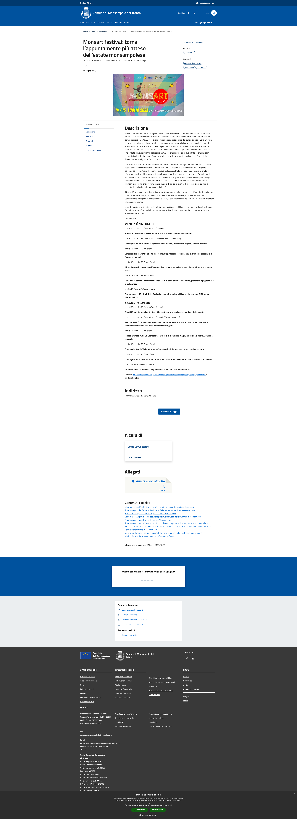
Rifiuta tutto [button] (157, 810)
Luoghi (186, 696)
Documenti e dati (87, 701)
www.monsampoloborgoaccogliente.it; (150, 374)
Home (85, 31)
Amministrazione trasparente (160, 713)
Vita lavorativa (120, 685)
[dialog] (148, 805)
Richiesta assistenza (123, 726)
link (171, 805)
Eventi (185, 700)
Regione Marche (86, 3)
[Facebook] (187, 12)
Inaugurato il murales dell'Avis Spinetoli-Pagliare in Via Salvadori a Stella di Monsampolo (163, 532)
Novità (93, 31)
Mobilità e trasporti (122, 697)
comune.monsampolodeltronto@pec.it (96, 735)
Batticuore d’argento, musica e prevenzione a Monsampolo (150, 513)
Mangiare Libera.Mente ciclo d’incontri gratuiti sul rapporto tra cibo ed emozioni (159, 507)
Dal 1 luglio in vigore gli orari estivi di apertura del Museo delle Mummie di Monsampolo (163, 516)
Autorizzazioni (154, 694)
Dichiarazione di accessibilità (160, 726)
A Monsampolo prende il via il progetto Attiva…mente (148, 520)
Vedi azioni (199, 42)
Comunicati (103, 31)
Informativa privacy (156, 718)
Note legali (153, 722)
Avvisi (185, 685)
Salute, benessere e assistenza (161, 690)
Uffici (82, 685)
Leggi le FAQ (119, 722)
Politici (83, 693)
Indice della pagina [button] (92, 124)
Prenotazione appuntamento (126, 713)
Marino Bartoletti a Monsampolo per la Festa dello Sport (149, 536)
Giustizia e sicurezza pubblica (160, 678)
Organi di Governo (87, 676)
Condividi (187, 42)
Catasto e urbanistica (123, 693)
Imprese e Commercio (123, 689)
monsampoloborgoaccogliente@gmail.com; (186, 374)
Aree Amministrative (88, 680)
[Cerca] (214, 13)
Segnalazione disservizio (124, 718)
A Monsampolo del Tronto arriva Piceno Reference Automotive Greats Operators (160, 510)
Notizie (186, 676)
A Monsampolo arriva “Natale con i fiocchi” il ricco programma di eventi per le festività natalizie (166, 523)
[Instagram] (193, 12)
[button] (148, 815)
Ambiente (153, 686)
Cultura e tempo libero (123, 680)
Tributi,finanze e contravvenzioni (162, 682)
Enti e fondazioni (87, 689)
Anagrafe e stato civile (123, 676)
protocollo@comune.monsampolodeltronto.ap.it (100, 743)
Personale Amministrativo (90, 697)
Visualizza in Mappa (169, 411)
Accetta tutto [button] (139, 810)
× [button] (294, 794)
